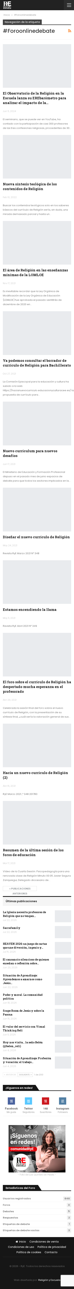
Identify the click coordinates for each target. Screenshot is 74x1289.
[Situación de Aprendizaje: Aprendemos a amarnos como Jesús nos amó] (63, 980)
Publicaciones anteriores (21, 889)
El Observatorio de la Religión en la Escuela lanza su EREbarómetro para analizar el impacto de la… (34, 98)
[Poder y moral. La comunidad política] (63, 999)
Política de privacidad (52, 1247)
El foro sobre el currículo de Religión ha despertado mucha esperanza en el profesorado (37, 687)
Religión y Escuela (49, 1280)
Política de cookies (29, 1252)
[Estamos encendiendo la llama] (37, 582)
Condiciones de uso (21, 1247)
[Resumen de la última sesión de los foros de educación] (37, 823)
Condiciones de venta (44, 1242)
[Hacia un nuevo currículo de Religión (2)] (37, 745)
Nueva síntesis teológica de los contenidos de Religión (30, 186)
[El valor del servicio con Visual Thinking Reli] (63, 1031)
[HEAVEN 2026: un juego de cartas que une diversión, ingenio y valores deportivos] (63, 948)
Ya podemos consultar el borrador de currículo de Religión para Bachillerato (37, 363)
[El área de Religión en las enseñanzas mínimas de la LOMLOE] (37, 243)
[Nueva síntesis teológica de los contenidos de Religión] (37, 157)
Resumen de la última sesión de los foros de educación (33, 852)
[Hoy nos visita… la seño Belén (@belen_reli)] (63, 1047)
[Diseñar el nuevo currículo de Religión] (37, 509)
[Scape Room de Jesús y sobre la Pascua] (63, 1015)
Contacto (51, 1252)
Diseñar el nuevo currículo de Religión (36, 537)
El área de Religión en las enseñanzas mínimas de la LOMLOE (35, 272)
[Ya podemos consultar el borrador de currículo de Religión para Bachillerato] (37, 333)
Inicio (22, 1242)
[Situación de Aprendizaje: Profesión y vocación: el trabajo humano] (63, 1062)
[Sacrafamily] (63, 932)
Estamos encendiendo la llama (30, 609)
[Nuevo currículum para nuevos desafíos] (37, 423)
